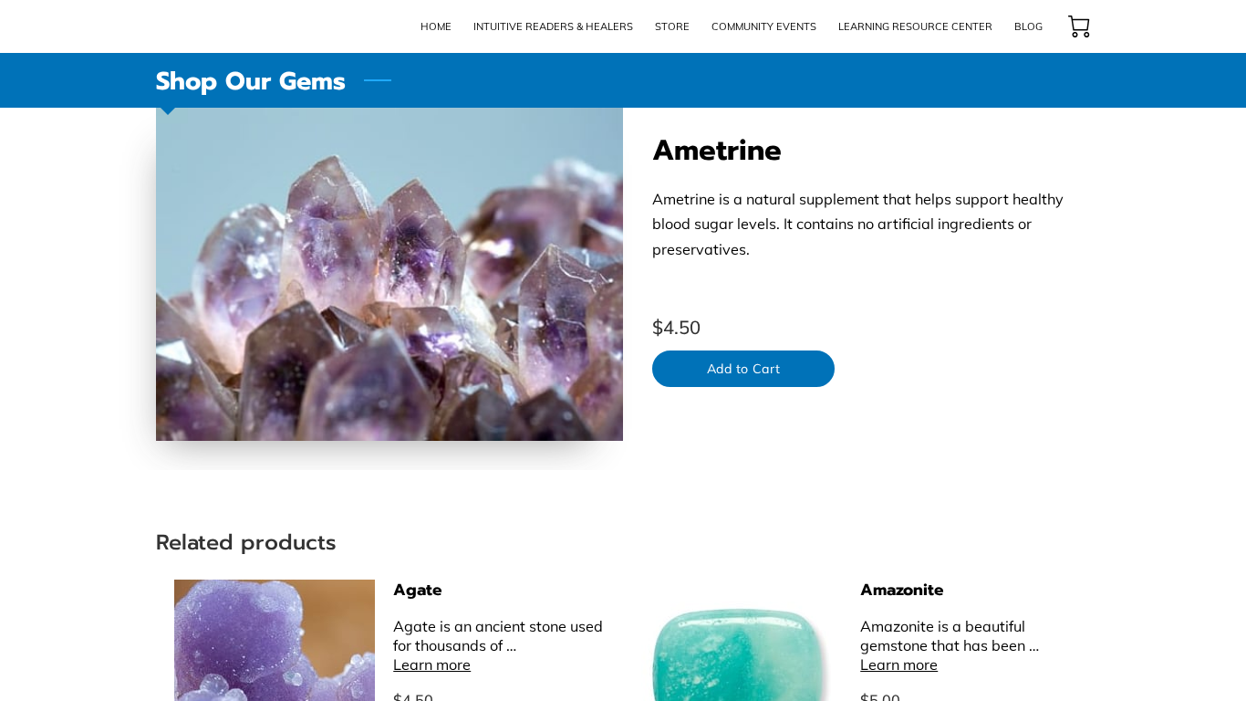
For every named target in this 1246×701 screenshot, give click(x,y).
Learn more (432, 664)
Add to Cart (743, 369)
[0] (1079, 26)
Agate (417, 590)
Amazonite (902, 590)
